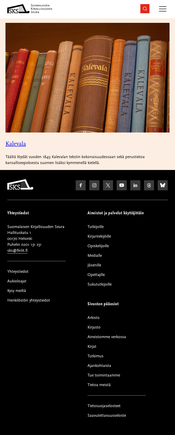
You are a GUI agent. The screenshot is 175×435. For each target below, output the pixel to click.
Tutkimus (95, 356)
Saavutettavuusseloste (107, 415)
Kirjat (92, 346)
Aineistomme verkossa (107, 336)
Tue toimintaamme (104, 375)
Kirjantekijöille (99, 236)
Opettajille (96, 274)
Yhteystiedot (17, 271)
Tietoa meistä (99, 384)
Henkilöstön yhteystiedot (28, 300)
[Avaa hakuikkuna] (144, 8)
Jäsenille (94, 265)
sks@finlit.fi (17, 250)
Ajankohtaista (99, 365)
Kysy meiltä (16, 290)
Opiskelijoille (98, 246)
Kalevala (15, 143)
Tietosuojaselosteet (104, 405)
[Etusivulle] (20, 188)
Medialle (95, 255)
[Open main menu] (163, 9)
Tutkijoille (96, 226)
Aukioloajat (16, 281)
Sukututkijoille (100, 284)
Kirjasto (94, 327)
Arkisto (94, 317)
